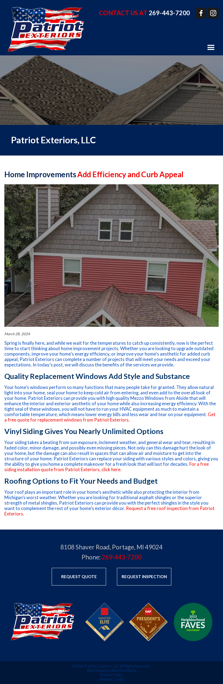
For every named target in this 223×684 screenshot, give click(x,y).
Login (120, 679)
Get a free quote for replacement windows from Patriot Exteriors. (110, 417)
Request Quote (79, 576)
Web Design (96, 670)
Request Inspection (144, 576)
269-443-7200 (169, 13)
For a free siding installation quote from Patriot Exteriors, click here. (106, 466)
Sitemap (106, 679)
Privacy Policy (111, 675)
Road (103, 547)
